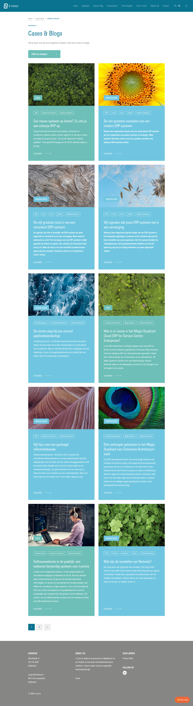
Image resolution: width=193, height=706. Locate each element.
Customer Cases (40, 553)
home (30, 18)
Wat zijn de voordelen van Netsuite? (128, 561)
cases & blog (39, 18)
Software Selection (67, 113)
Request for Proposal (49, 113)
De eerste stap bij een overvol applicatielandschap (53, 333)
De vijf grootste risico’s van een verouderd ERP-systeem (54, 224)
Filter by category (39, 54)
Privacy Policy (128, 658)
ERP (36, 113)
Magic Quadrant (130, 323)
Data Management (41, 323)
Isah (121, 113)
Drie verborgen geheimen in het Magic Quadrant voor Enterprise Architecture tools (129, 449)
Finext (77, 678)
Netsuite (125, 553)
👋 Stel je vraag (182, 700)
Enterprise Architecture (59, 323)
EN (175, 6)
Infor (114, 113)
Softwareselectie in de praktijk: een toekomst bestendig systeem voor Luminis (61, 563)
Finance (115, 553)
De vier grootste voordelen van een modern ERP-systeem (127, 123)
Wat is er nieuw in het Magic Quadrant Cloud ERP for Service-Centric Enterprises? (130, 336)
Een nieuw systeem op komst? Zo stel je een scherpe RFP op (60, 123)
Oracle (130, 113)
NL (179, 6)
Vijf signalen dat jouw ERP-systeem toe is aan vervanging (131, 224)
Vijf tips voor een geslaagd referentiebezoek (51, 446)
